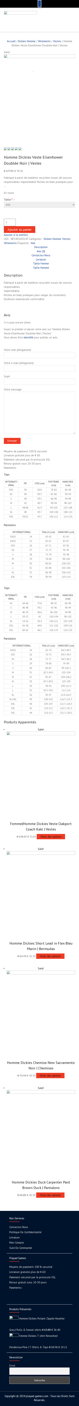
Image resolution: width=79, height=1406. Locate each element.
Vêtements (44, 41)
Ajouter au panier (20, 229)
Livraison (41, 259)
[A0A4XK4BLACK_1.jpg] (39, 57)
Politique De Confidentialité (25, 1232)
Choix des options (50, 836)
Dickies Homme (26, 41)
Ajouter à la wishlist (16, 235)
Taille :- (9, 199)
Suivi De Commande (20, 1248)
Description (41, 247)
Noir (33, 243)
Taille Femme (41, 263)
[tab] (41, 247)
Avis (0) (41, 251)
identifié (28, 337)
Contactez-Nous (41, 255)
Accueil (11, 41)
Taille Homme (41, 267)
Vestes (57, 41)
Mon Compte (16, 1242)
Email (12, 1365)
